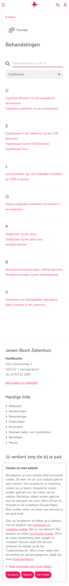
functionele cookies (41, 533)
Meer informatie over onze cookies (30, 566)
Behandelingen (18, 416)
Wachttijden (16, 437)
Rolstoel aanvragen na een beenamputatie (32, 274)
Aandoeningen (17, 411)
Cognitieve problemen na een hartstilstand (32, 108)
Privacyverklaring (22, 559)
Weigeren (27, 575)
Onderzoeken (17, 421)
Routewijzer (16, 426)
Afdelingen (15, 406)
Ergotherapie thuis (17, 149)
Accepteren (13, 575)
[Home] (34, 4)
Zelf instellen (43, 575)
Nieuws (13, 442)
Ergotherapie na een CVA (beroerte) (27, 143)
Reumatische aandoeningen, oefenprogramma (34, 269)
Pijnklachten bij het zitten (21, 234)
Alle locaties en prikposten (22, 382)
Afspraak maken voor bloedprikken (30, 432)
